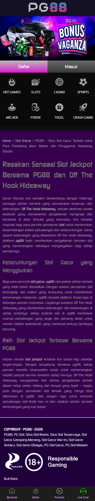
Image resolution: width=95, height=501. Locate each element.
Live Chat (83, 497)
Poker (36, 117)
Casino (59, 92)
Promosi (59, 497)
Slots (35, 92)
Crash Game (83, 117)
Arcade (12, 117)
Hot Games (12, 92)
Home (7, 140)
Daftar (24, 66)
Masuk (71, 66)
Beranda (12, 497)
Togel (59, 117)
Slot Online (23, 140)
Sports (83, 92)
